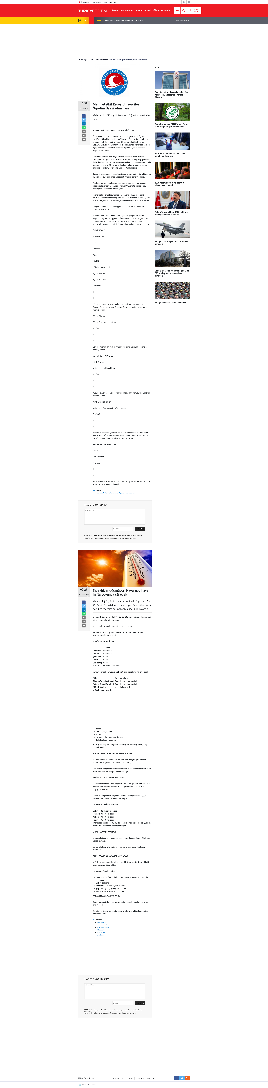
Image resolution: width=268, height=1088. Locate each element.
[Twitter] (84, 120)
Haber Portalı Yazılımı (89, 1085)
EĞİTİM (156, 10)
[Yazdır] (84, 135)
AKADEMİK (165, 10)
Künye (124, 1078)
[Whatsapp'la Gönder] (84, 127)
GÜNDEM (114, 10)
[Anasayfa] (79, 2)
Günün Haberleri (96, 2)
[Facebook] (84, 116)
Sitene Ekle (113, 2)
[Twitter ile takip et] (182, 1078)
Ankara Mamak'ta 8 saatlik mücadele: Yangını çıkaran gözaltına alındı (129, 20)
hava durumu (101, 922)
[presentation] (85, 20)
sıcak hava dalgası (103, 927)
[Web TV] (184, 2)
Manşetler (86, 2)
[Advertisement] (134, 39)
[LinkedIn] (84, 123)
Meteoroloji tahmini (103, 925)
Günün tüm (183, 20)
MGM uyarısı (101, 932)
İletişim (131, 1078)
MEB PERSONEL (127, 10)
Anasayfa (116, 1078)
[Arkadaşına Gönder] (84, 131)
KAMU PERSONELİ (143, 10)
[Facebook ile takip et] (176, 1078)
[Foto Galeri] (189, 2)
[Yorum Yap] (84, 139)
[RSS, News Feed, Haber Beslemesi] (187, 1078)
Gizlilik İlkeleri (140, 1078)
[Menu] (177, 11)
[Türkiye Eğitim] (92, 10)
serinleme (100, 935)
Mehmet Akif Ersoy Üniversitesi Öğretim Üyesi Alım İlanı (116, 493)
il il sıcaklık (100, 930)
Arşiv (105, 2)
